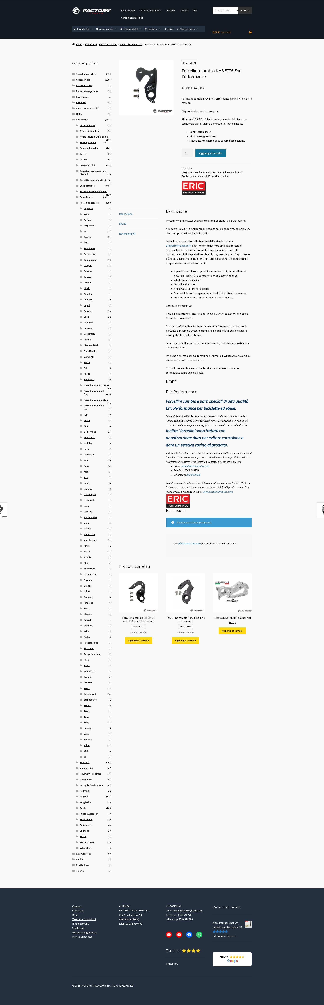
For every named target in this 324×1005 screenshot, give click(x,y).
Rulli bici (80, 859)
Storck (87, 705)
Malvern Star (90, 517)
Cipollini (88, 294)
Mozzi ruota (86, 779)
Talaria (80, 870)
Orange (87, 585)
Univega (88, 728)
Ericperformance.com (178, 245)
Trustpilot (172, 963)
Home (79, 44)
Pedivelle (84, 790)
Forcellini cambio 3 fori (96, 399)
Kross (87, 471)
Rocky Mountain (92, 654)
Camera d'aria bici (89, 148)
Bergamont (90, 225)
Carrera (87, 276)
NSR (86, 562)
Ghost (87, 420)
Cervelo (87, 282)
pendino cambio (219, 176)
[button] (232, 959)
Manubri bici (86, 768)
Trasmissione (87, 842)
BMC (86, 242)
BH (85, 231)
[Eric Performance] (194, 188)
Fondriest (89, 379)
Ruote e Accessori (89, 813)
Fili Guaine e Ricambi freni (93, 191)
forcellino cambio (195, 176)
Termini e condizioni (84, 919)
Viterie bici (85, 847)
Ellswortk (88, 356)
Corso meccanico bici (132, 17)
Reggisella (85, 802)
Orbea (87, 591)
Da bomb (88, 322)
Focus (87, 373)
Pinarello (88, 602)
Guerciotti (89, 437)
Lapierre (88, 488)
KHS (240, 172)
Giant (87, 426)
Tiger (86, 711)
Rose (86, 659)
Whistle (88, 739)
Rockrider (89, 648)
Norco (87, 551)
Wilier (87, 745)
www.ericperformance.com (218, 491)
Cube (86, 316)
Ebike (170, 29)
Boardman (89, 248)
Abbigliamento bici (86, 73)
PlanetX (88, 614)
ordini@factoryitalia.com (195, 466)
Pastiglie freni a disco (91, 785)
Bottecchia (89, 254)
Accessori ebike (84, 85)
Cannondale (90, 259)
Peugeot (88, 597)
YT (85, 756)
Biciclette (153, 29)
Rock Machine (91, 642)
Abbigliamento (187, 29)
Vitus (86, 733)
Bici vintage (82, 96)
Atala (86, 214)
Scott (87, 688)
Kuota (87, 483)
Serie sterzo (86, 825)
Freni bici (84, 762)
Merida (87, 528)
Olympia (88, 580)
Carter (83, 153)
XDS (86, 751)
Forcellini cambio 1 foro (96, 385)
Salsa (87, 665)
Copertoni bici (87, 165)
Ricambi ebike (131, 29)
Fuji (86, 414)
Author (87, 219)
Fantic (87, 362)
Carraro (88, 271)
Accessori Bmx (87, 125)
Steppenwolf (90, 699)
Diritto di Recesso (82, 936)
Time (86, 716)
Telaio (83, 836)
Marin (87, 523)
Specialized (90, 693)
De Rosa (88, 328)
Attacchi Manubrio (89, 131)
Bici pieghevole (88, 142)
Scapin (87, 676)
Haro (86, 448)
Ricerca (245, 10)
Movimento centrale (90, 773)
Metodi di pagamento (150, 10)
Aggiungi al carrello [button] (138, 640)
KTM (86, 477)
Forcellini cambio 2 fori (131, 44)
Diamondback (91, 345)
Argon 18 (88, 208)
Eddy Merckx (90, 351)
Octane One (90, 574)
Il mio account (128, 10)
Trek (86, 722)
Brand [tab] (122, 223)
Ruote (83, 808)
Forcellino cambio (108, 44)
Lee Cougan (90, 494)
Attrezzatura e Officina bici (94, 136)
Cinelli (87, 288)
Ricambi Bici (83, 29)
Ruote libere (86, 819)
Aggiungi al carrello (210, 153)
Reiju (86, 631)
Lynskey (88, 511)
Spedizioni (78, 928)
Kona (86, 465)
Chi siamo (171, 10)
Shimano (84, 830)
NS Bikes (88, 557)
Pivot (86, 608)
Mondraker (89, 534)
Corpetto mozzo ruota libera (95, 179)
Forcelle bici (86, 197)
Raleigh (88, 619)
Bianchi (88, 236)
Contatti (184, 10)
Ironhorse (89, 454)
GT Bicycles (90, 431)
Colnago (88, 299)
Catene (83, 159)
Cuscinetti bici (87, 185)
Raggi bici (85, 796)
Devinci (87, 339)
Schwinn (88, 682)
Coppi (87, 305)
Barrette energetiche (87, 91)
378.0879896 (193, 474)
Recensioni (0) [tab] (127, 233)
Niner (86, 545)
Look (86, 505)
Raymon (88, 625)
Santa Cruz (89, 671)
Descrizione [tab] (126, 213)
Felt (86, 368)
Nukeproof (89, 568)
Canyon (88, 265)
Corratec (88, 311)
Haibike (88, 443)
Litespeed (89, 500)
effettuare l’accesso (189, 543)
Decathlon (89, 333)
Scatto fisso (82, 864)
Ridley (87, 636)
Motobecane (90, 540)
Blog (195, 10)
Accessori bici (106, 29)
